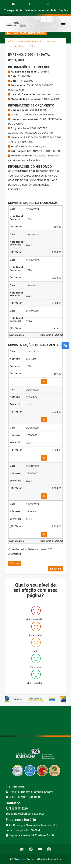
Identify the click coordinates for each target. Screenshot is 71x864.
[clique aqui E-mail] (22, 849)
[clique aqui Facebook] (31, 849)
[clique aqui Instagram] (49, 849)
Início (11, 41)
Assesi (22, 859)
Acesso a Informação (30, 41)
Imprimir (56, 568)
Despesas (51, 41)
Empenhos (17, 46)
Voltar (15, 563)
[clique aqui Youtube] (40, 849)
